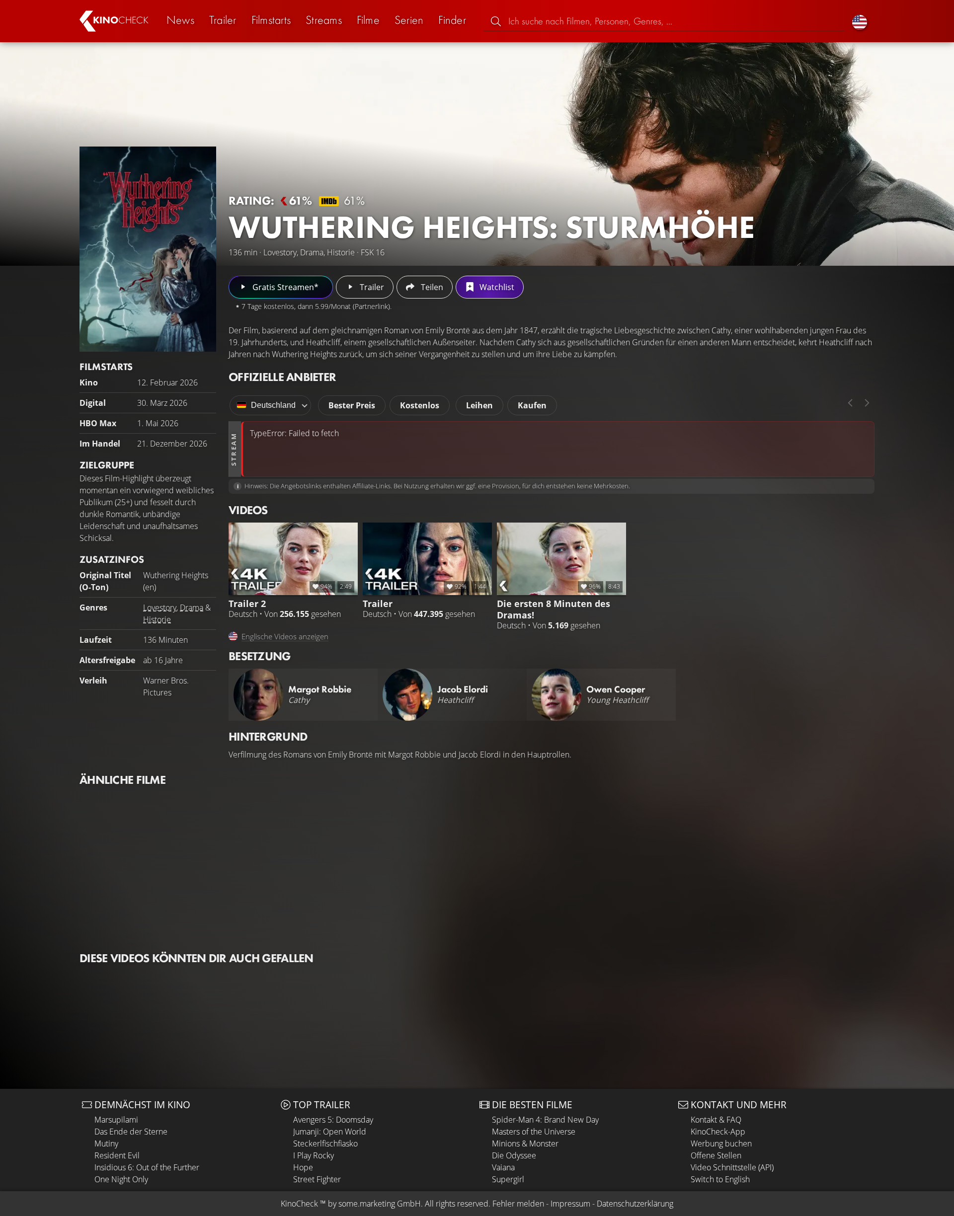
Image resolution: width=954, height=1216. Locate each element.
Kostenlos (419, 405)
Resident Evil (117, 1155)
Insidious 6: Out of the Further (146, 1167)
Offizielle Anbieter (282, 376)
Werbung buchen (721, 1143)
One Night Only (121, 1179)
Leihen (479, 405)
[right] (867, 402)
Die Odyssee (514, 1155)
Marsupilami (116, 1120)
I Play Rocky (313, 1155)
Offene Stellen (716, 1155)
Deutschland (273, 405)
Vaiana (503, 1167)
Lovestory (159, 607)
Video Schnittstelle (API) (732, 1167)
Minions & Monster (525, 1143)
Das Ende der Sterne (130, 1132)
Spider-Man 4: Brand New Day (545, 1120)
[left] (850, 402)
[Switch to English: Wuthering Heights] (859, 21)
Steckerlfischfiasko (325, 1143)
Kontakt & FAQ (716, 1120)
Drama (191, 607)
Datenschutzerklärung (635, 1203)
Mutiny (106, 1143)
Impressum (570, 1203)
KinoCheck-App (718, 1132)
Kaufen (532, 405)
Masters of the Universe (533, 1132)
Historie (157, 619)
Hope (303, 1167)
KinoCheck (299, 1203)
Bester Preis (351, 405)
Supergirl (508, 1179)
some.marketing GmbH (379, 1203)
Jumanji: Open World (329, 1132)
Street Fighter (317, 1179)
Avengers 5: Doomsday (333, 1120)
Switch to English (720, 1179)
